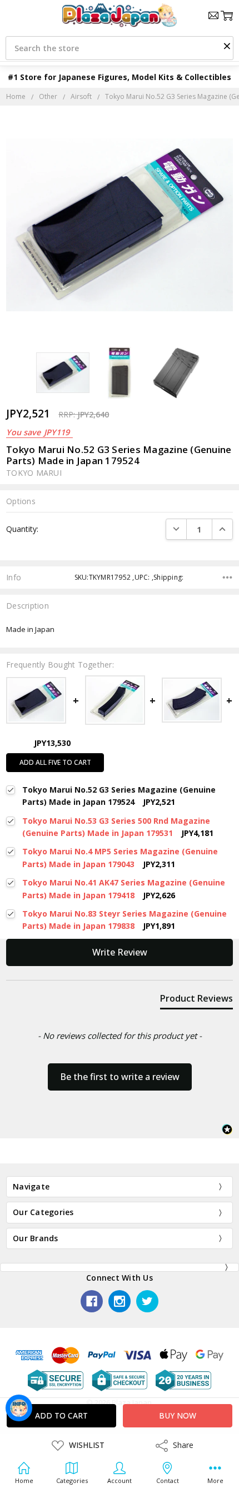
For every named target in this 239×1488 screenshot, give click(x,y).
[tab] (196, 1000)
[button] (226, 46)
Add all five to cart (55, 762)
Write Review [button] (119, 952)
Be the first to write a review (120, 1077)
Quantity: (22, 529)
